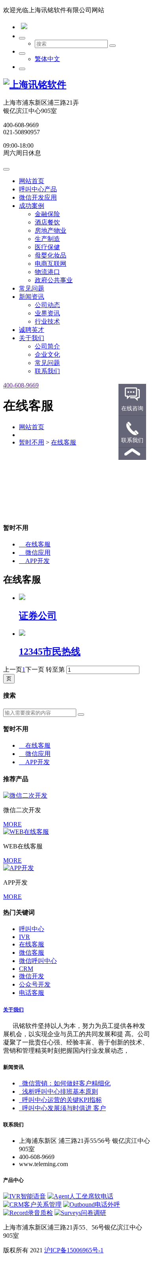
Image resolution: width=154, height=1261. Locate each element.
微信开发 (31, 976)
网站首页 (31, 181)
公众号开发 (35, 984)
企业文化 (47, 354)
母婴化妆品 (50, 255)
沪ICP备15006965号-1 (73, 1250)
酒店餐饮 (47, 222)
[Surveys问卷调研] (80, 1212)
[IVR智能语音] (24, 1196)
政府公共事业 (54, 280)
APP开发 (34, 560)
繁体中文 (47, 59)
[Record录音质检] (28, 1212)
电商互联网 (50, 263)
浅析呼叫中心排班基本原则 (58, 1091)
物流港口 (47, 271)
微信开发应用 (38, 197)
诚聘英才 (31, 329)
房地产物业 (50, 230)
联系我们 (47, 371)
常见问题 (31, 288)
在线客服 (63, 442)
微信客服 (31, 952)
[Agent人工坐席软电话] (80, 1196)
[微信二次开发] (25, 795)
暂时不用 (31, 442)
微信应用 (35, 552)
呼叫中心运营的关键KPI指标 (60, 1099)
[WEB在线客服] (26, 831)
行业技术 (47, 321)
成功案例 (31, 205)
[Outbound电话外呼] (91, 1204)
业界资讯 (47, 313)
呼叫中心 (31, 929)
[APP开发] (18, 868)
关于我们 (31, 338)
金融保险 (47, 214)
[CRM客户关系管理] (32, 1204)
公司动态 (47, 305)
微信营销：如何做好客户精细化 (65, 1083)
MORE (12, 824)
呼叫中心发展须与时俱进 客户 (62, 1108)
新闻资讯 (31, 296)
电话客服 (31, 992)
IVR (24, 936)
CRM (26, 968)
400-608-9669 (21, 385)
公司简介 (47, 346)
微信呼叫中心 (38, 960)
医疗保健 (47, 247)
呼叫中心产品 (38, 189)
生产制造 (47, 238)
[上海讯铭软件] (34, 85)
